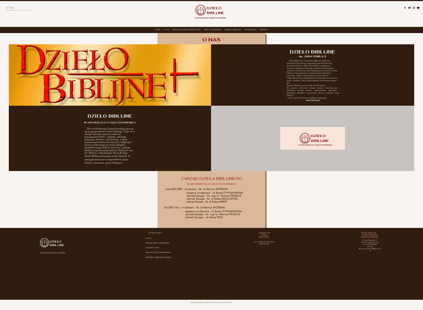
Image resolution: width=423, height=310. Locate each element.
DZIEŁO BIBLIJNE (57, 243)
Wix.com (229, 302)
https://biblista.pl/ (313, 100)
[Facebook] (405, 7)
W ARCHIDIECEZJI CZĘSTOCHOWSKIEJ (52, 253)
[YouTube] (418, 7)
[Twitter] (409, 7)
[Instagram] (413, 7)
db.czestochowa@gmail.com (370, 250)
